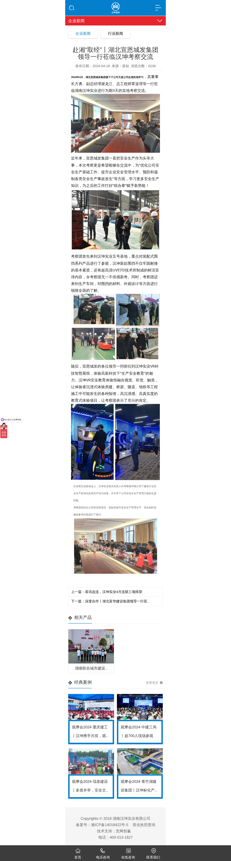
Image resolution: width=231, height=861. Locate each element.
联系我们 (153, 857)
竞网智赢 (123, 831)
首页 (77, 857)
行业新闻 (115, 33)
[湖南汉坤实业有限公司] (115, 6)
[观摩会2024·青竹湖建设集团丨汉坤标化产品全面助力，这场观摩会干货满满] (140, 761)
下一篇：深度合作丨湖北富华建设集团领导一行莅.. (110, 601)
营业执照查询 (144, 825)
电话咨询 (103, 857)
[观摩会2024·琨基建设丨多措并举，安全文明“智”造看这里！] (91, 761)
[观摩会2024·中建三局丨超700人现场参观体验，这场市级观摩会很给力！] (140, 707)
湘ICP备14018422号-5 (109, 825)
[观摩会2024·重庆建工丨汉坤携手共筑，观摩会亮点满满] (91, 707)
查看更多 (152, 682)
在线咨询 (128, 857)
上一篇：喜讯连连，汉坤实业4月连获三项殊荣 (106, 592)
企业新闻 (83, 33)
